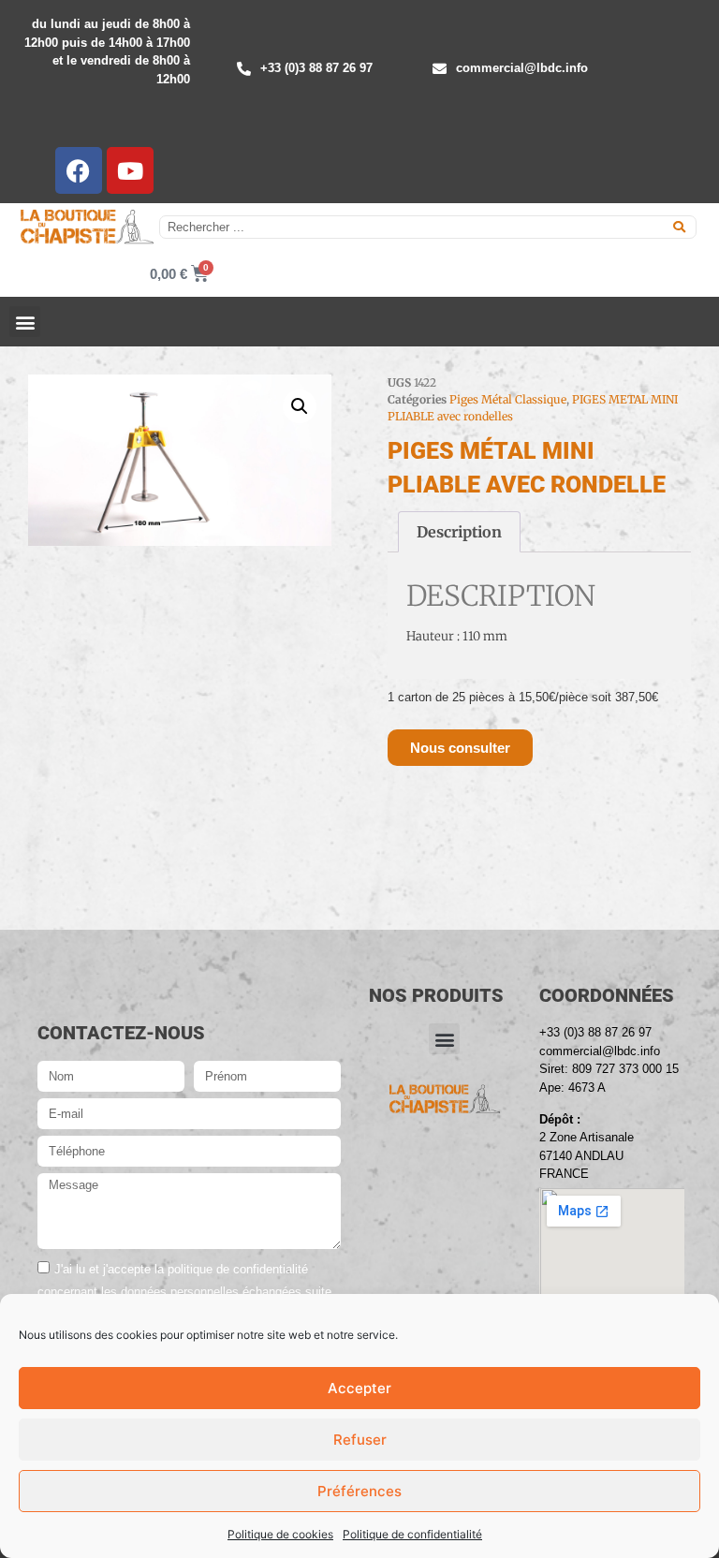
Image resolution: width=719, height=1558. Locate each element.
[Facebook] (78, 170)
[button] (24, 321)
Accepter (359, 1388)
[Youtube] (130, 170)
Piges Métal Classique (507, 399)
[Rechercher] (679, 227)
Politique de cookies (280, 1534)
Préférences (359, 1491)
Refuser (360, 1439)
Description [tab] (459, 531)
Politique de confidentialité (412, 1534)
